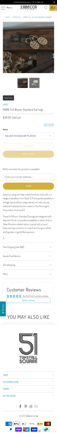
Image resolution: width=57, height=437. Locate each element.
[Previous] (5, 47)
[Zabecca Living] (28, 8)
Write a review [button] (28, 300)
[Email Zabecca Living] (36, 406)
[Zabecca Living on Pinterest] (25, 406)
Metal (5, 129)
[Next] (51, 47)
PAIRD (5, 104)
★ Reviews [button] (2, 309)
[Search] (46, 8)
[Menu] (1, 8)
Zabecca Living (32, 415)
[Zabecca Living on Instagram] (31, 406)
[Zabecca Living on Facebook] (20, 406)
